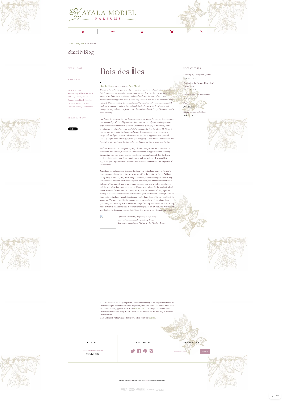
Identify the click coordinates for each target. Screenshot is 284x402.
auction (152, 317)
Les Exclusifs (139, 308)
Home (70, 43)
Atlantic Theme (124, 380)
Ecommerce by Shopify (156, 380)
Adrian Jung (73, 93)
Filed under (75, 90)
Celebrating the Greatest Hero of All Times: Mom (198, 84)
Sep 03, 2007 (75, 68)
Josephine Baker (81, 100)
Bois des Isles (106, 86)
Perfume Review (74, 106)
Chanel (79, 96)
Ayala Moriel (134, 86)
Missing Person (82, 103)
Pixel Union (136, 380)
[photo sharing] (100, 82)
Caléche (186, 103)
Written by (74, 79)
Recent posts (192, 68)
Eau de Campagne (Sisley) (194, 111)
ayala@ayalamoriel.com (93, 350)
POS (143, 380)
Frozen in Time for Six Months (196, 94)
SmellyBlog (79, 43)
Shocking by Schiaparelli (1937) (197, 74)
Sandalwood (88, 106)
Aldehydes (83, 93)
